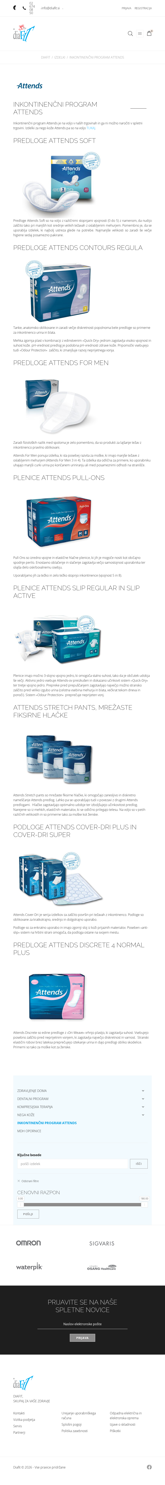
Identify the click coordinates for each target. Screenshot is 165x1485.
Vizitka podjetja (24, 1419)
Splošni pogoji (72, 1424)
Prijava (126, 8)
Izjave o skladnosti (122, 1424)
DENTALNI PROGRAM (32, 1099)
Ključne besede (29, 1155)
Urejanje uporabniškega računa (79, 1415)
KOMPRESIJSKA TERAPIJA (35, 1107)
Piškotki (115, 1431)
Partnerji (19, 1432)
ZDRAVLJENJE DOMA (32, 1091)
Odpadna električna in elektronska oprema (126, 1415)
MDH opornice (29, 1131)
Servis (17, 1426)
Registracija (143, 8)
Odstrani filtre (30, 1181)
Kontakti (19, 1413)
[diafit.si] (24, 33)
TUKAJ (91, 128)
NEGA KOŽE (26, 1115)
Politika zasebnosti (75, 1431)
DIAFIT (45, 57)
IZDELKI (59, 57)
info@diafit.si (50, 8)
